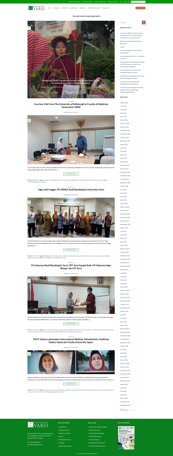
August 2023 (124, 228)
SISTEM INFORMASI (100, 2)
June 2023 (123, 235)
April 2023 (123, 242)
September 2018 (125, 405)
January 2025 (124, 169)
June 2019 (123, 391)
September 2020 (125, 342)
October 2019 (124, 377)
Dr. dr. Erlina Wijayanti (83, 180)
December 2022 (125, 255)
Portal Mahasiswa (94, 430)
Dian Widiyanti (55, 180)
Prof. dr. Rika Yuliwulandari (52, 331)
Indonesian (136, 1)
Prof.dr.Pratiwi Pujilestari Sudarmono (36, 182)
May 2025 (123, 155)
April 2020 (123, 356)
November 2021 (125, 301)
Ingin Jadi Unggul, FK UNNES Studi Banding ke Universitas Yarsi (71, 189)
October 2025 (124, 137)
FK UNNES (47, 257)
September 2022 (125, 266)
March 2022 (124, 287)
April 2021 (123, 322)
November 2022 (125, 259)
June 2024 (123, 193)
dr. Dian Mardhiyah (72, 180)
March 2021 (124, 325)
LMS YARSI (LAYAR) (95, 436)
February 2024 (124, 207)
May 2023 (123, 238)
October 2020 (124, 339)
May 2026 (123, 113)
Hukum (61, 436)
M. (77, 112)
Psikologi (61, 443)
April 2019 (123, 395)
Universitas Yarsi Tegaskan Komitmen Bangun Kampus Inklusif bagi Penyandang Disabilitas (131, 90)
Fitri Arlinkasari (93, 180)
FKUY (38, 392)
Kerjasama (82, 8)
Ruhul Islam (105, 8)
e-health (100, 390)
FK (73, 187)
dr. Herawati (65, 256)
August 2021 (124, 311)
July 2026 (123, 106)
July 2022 (123, 273)
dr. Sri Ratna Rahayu (85, 256)
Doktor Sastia (93, 390)
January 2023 (124, 252)
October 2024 (124, 179)
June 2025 (123, 151)
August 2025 (124, 144)
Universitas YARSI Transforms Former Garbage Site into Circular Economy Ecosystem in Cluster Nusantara (71, 81)
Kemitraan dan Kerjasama (97, 446)
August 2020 (124, 346)
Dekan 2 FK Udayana (53, 330)
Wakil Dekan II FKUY (59, 392)
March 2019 (124, 398)
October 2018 (124, 402)
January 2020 (124, 367)
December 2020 (125, 332)
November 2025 (125, 134)
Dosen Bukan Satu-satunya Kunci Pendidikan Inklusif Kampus (130, 71)
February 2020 (124, 363)
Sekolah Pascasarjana (65, 446)
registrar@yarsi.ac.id (35, 444)
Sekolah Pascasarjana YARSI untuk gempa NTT (131, 42)
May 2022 (123, 280)
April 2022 (123, 283)
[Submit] (144, 22)
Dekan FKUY (78, 390)
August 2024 (124, 186)
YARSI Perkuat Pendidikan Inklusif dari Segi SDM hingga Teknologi (132, 77)
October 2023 (124, 221)
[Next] (110, 59)
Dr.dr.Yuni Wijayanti (39, 257)
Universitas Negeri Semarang (58, 257)
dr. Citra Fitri (63, 180)
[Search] (129, 1)
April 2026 (123, 116)
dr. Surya (29, 331)
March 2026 (124, 120)
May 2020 (123, 353)
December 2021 (125, 297)
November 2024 (125, 175)
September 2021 (125, 308)
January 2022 (124, 294)
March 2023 (124, 245)
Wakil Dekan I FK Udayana (75, 331)
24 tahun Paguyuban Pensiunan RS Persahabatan (131, 52)
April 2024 (123, 200)
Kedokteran (62, 427)
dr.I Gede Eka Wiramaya (39, 331)
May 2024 (123, 196)
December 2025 (125, 130)
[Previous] (31, 59)
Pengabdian (73, 8)
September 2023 (125, 224)
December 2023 (125, 214)
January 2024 (124, 210)
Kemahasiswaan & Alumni (97, 443)
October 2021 (124, 304)
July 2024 (123, 189)
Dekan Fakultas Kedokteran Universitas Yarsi (71, 330)
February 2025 (124, 165)
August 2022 (124, 269)
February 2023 (124, 249)
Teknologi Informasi (65, 439)
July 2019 (123, 388)
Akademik (57, 8)
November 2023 (125, 217)
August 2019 (124, 384)
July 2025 (123, 148)
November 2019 (125, 374)
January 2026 (124, 127)
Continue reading (71, 92)
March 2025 (124, 162)
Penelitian (65, 8)
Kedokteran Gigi (64, 430)
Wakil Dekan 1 (63, 331)
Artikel (70, 187)
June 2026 (123, 109)
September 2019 (125, 381)
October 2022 (124, 262)
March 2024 (124, 203)
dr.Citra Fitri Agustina (96, 256)
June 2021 (123, 318)
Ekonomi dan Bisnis (64, 433)
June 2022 (123, 276)
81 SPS (122, 47)
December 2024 (125, 172)
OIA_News (71, 101)
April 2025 (123, 158)
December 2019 (125, 370)
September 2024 (125, 182)
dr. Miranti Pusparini (74, 256)
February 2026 (124, 123)
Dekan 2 (45, 330)
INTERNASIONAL (87, 2)
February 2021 (124, 328)
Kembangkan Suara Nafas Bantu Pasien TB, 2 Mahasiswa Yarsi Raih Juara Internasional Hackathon (132, 64)
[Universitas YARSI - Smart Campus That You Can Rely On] (36, 8)
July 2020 (123, 349)
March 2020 (124, 360)
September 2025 (125, 141)
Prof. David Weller (102, 180)
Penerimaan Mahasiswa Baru (98, 427)
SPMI (125, 2)
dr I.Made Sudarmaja (97, 330)
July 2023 (123, 231)
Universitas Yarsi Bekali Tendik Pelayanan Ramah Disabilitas (129, 83)
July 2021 (123, 315)
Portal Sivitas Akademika (96, 433)
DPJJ (121, 2)
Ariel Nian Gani (47, 180)
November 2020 (125, 336)
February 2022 (124, 290)
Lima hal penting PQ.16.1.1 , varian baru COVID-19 (132, 57)
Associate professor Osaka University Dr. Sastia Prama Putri (59, 390)
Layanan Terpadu (74, 2)
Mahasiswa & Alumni (94, 8)
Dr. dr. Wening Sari (56, 256)
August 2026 (124, 102)
